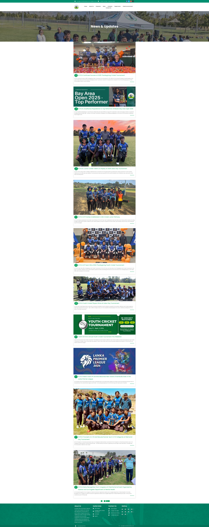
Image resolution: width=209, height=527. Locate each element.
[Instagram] (133, 1)
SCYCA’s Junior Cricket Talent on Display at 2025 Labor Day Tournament (104, 143)
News (104, 6)
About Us (91, 6)
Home (85, 6)
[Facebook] (127, 1)
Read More (132, 81)
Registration (118, 6)
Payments (98, 6)
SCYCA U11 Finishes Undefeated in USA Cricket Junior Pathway (104, 197)
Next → (107, 501)
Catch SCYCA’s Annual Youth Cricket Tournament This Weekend (104, 324)
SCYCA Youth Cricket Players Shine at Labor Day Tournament (104, 289)
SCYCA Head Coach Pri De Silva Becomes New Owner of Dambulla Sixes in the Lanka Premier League (104, 361)
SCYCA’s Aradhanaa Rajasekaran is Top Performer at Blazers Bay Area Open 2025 (104, 96)
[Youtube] (131, 1)
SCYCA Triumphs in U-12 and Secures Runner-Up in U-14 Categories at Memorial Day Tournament (104, 411)
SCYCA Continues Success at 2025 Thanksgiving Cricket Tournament (104, 57)
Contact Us (108, 7)
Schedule (110, 6)
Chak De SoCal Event (128, 6)
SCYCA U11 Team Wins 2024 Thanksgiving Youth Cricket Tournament (104, 245)
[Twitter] (129, 1)
